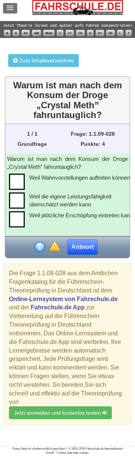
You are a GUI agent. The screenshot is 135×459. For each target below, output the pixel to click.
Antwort (82, 247)
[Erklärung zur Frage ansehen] (40, 247)
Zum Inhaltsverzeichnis (46, 61)
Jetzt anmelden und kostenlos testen (58, 413)
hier (75, 452)
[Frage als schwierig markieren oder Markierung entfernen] (54, 246)
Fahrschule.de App (58, 307)
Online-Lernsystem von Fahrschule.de (63, 299)
